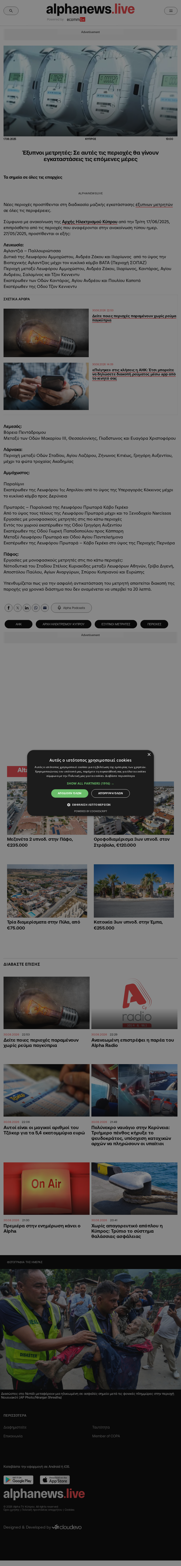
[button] (90, 783)
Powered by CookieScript (90, 811)
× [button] (149, 754)
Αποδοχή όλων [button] (70, 793)
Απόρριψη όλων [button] (110, 793)
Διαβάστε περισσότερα (120, 776)
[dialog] (90, 783)
